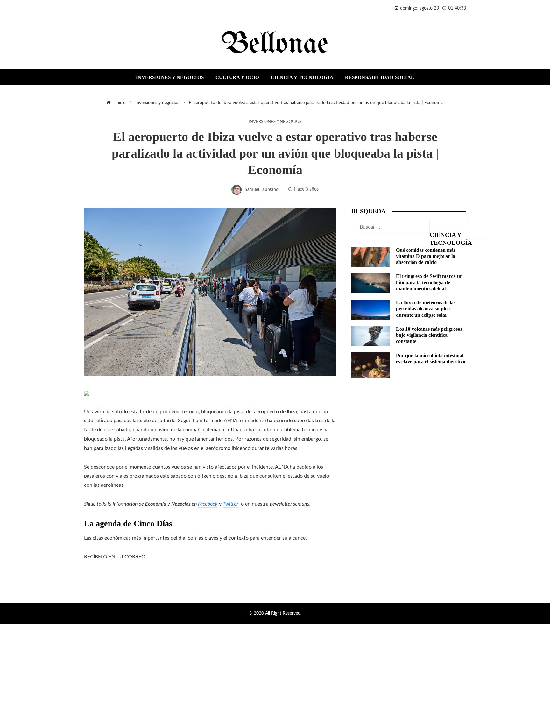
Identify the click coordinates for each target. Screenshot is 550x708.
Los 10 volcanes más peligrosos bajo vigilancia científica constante (429, 335)
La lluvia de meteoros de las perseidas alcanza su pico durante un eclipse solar (425, 308)
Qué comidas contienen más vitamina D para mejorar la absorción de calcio (425, 256)
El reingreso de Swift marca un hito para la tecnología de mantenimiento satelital (429, 282)
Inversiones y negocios (275, 122)
